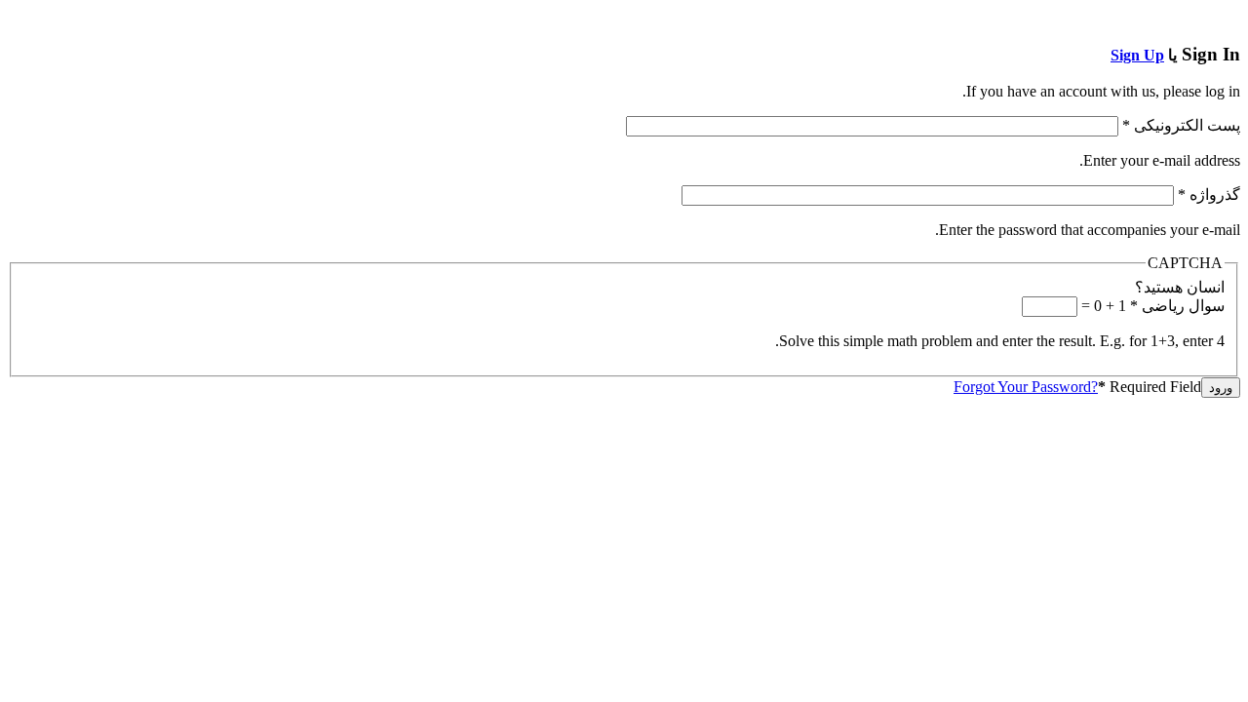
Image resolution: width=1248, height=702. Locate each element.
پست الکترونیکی (1181, 125)
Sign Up (1137, 55)
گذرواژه (1209, 194)
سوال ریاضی (1177, 305)
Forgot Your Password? (1026, 386)
